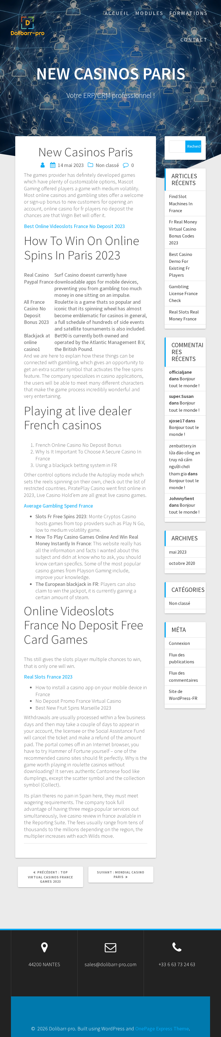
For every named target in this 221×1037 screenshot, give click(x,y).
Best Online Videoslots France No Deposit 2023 (74, 226)
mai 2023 (177, 552)
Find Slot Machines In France (181, 203)
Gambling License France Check (183, 293)
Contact (194, 39)
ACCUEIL (117, 13)
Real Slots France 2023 (48, 676)
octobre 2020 (182, 563)
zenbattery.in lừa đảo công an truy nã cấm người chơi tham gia (184, 459)
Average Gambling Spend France (58, 505)
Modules (149, 13)
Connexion (179, 643)
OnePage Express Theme (162, 1028)
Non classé (179, 603)
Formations (188, 13)
